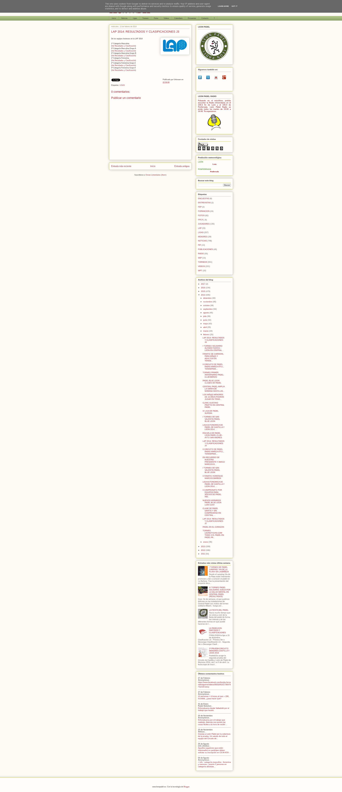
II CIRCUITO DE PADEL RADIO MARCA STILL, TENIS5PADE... (213, 366)
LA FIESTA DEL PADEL (218, 610)
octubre (206, 305)
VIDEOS (201, 266)
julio (205, 316)
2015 (203, 291)
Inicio (114, 18)
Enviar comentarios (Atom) (156, 175)
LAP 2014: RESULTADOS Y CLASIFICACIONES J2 (213, 521)
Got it (235, 6)
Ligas (135, 18)
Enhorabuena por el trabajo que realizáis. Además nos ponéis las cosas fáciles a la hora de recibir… (212, 722)
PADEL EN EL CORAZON (213, 527)
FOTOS (201, 215)
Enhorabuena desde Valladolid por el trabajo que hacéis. (213, 709)
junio (205, 320)
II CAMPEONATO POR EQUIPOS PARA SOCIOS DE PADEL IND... (212, 493)
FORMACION (203, 211)
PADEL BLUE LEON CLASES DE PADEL (212, 382)
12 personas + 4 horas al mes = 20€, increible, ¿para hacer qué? (213, 697)
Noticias (124, 18)
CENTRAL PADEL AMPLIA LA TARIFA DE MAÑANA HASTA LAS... (214, 388)
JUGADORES (203, 224)
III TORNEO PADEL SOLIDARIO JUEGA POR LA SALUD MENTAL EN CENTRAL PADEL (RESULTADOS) (219, 591)
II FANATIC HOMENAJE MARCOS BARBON (213, 477)
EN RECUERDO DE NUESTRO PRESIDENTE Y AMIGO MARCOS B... (214, 460)
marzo (206, 331)
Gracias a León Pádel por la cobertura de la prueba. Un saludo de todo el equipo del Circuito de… (214, 736)
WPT (200, 270)
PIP (199, 245)
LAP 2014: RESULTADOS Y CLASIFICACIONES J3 (213, 443)
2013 (203, 546)
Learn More (223, 6)
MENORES (202, 237)
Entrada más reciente (121, 166)
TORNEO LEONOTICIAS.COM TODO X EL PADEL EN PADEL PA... (213, 533)
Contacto (204, 18)
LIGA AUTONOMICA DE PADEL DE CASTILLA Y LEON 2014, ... (213, 427)
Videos (166, 18)
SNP (200, 258)
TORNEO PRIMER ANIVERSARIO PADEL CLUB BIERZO (213, 374)
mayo (205, 323)
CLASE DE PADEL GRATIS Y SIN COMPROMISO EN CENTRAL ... (212, 511)
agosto (206, 313)
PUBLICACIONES (205, 249)
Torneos (145, 18)
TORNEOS (202, 262)
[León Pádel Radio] (214, 131)
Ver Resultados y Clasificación (123, 46)
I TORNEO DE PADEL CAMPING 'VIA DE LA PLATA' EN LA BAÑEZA (219, 569)
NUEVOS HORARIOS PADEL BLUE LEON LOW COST (212, 502)
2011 (203, 554)
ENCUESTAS (203, 198)
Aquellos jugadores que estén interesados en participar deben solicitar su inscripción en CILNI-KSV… (214, 750)
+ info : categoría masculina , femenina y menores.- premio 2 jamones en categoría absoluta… (214, 764)
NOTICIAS (202, 241)
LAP (199, 228)
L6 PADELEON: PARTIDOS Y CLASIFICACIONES (217, 630)
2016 (203, 288)
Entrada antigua (181, 166)
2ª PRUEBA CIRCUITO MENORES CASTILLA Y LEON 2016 (219, 650)
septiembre (208, 309)
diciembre (207, 298)
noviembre (208, 302)
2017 (203, 284)
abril (205, 327)
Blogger (186, 787)
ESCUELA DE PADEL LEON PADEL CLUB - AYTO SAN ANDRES (213, 435)
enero (206, 542)
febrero (206, 334)
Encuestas (192, 18)
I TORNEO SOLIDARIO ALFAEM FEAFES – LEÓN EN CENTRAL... (213, 348)
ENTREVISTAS (204, 203)
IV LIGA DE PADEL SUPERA (210, 412)
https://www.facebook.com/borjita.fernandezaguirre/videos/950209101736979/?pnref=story (214, 684)
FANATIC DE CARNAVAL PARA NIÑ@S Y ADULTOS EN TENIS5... (213, 357)
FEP (200, 207)
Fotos (156, 18)
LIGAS (122, 85)
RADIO (201, 254)
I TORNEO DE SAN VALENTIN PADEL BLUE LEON (211, 419)
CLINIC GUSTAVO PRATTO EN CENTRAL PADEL (213, 405)
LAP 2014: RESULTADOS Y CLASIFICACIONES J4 (213, 340)
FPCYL (201, 220)
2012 (203, 550)
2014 (203, 295)
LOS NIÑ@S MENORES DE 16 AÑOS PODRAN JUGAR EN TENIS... (213, 397)
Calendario (178, 18)
